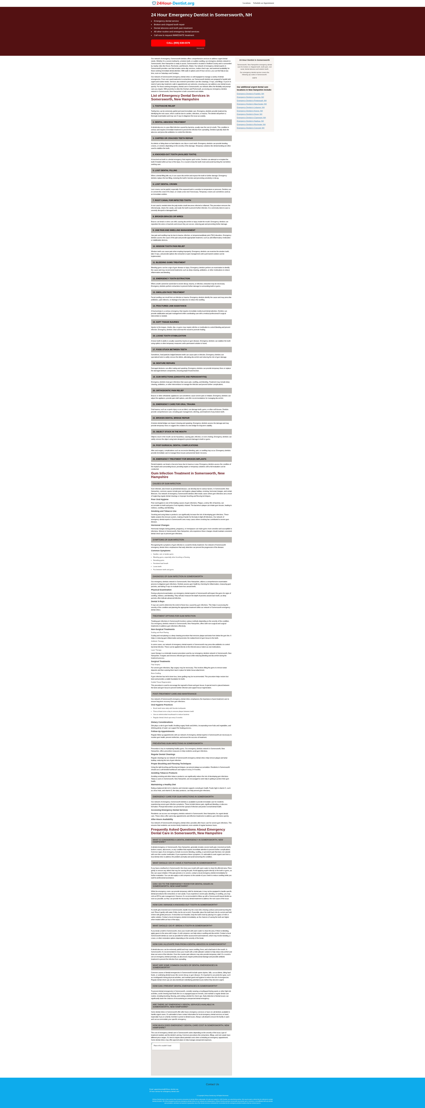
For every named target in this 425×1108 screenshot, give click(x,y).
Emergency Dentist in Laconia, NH (250, 97)
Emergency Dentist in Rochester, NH (251, 124)
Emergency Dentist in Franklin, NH (250, 94)
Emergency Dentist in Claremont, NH (251, 118)
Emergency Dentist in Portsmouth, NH (252, 101)
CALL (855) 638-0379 (178, 42)
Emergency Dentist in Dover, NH (249, 114)
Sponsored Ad (200, 48)
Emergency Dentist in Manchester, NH (252, 104)
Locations (247, 3)
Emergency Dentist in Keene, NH (250, 111)
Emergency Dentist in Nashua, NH (250, 121)
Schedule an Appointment (263, 3)
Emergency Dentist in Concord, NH (250, 128)
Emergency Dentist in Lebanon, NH (251, 107)
